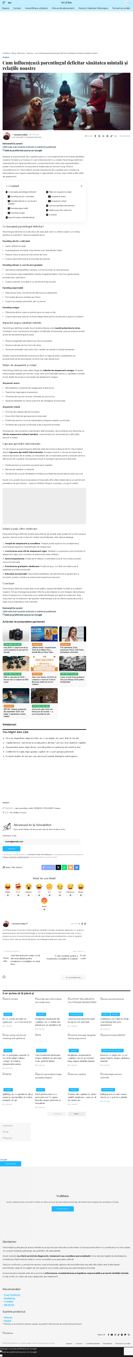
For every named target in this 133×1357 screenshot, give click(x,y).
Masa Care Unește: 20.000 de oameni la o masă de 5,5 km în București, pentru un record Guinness (44, 680)
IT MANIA (8, 1301)
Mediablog (9, 1298)
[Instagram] (85, 924)
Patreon (8, 1317)
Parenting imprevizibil (19, 208)
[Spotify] (122, 1334)
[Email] (70, 867)
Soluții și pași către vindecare (60, 210)
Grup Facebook (12, 1295)
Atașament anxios (58, 196)
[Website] (79, 924)
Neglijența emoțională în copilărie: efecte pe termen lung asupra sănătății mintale (81, 1058)
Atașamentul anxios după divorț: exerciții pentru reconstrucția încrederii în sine (43, 747)
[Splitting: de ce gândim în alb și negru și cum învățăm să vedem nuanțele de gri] (18, 1082)
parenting (23, 808)
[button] (5, 2)
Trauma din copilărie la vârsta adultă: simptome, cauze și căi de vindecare (82, 1097)
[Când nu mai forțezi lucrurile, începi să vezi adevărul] (83, 1006)
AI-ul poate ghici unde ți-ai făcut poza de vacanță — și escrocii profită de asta (42, 711)
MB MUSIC (9, 1305)
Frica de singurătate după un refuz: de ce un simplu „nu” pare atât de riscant (42, 738)
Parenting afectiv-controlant (22, 196)
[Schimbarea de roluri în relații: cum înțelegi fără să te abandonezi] (115, 1006)
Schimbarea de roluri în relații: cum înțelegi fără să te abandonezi (114, 1021)
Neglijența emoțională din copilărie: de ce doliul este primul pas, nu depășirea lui (48, 1021)
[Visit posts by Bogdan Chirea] (6, 924)
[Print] (76, 867)
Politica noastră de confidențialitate (16, 857)
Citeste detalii (63, 1209)
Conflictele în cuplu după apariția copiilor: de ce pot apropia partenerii (40, 751)
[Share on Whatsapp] (103, 136)
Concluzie (53, 214)
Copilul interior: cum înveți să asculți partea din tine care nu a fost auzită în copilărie (46, 742)
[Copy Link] (111, 136)
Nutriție (41, 1050)
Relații (8, 1014)
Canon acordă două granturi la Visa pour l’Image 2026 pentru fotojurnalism (72, 679)
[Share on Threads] (107, 136)
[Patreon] (125, 1334)
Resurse (115, 1014)
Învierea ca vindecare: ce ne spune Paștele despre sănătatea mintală (115, 1058)
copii (16, 808)
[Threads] (128, 1334)
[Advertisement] (66, 30)
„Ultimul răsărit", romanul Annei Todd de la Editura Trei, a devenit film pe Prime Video (44, 649)
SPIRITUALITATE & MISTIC (112, 1050)
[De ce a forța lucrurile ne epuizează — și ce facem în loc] (18, 1006)
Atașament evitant (58, 201)
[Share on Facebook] (95, 136)
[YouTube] (112, 1334)
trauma (57, 808)
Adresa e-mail (9, 835)
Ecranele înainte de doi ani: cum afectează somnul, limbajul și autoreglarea (42, 756)
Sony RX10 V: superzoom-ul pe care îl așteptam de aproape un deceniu (16, 649)
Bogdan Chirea (21, 135)
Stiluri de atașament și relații (60, 192)
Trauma (6, 57)
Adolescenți (108, 1090)
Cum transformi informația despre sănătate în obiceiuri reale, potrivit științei (48, 1058)
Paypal (7, 1320)
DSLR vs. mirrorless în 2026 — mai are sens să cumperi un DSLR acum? (16, 679)
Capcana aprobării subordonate (62, 205)
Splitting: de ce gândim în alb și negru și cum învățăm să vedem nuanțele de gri (18, 1097)
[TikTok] (118, 1334)
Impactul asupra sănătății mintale (21, 217)
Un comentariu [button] (74, 978)
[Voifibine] (66, 2)
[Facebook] (82, 924)
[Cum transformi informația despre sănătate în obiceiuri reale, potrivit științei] (50, 1042)
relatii (30, 808)
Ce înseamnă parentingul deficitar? (22, 192)
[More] (115, 136)
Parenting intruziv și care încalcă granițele (22, 202)
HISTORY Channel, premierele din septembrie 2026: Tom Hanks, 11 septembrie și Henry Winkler (15, 712)
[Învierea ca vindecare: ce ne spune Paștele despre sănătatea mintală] (115, 1042)
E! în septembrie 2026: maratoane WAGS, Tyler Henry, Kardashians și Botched (72, 649)
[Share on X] (99, 136)
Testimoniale (75, 1014)
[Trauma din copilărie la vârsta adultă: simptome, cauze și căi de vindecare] (83, 1082)
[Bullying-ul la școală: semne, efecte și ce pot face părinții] (115, 1082)
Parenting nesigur (18, 213)
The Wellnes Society (18, 812)
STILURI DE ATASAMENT (44, 808)
